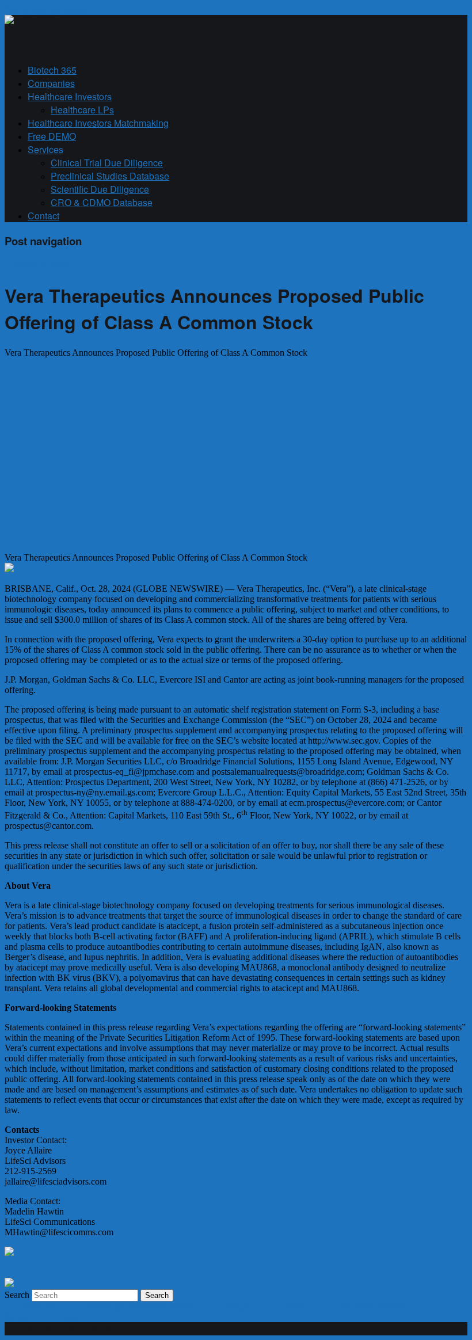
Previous (26, 264)
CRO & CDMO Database (102, 202)
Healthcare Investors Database (141, 1306)
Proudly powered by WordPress (69, 1328)
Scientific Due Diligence (100, 189)
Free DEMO (52, 136)
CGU (295, 1306)
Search (17, 1295)
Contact (43, 215)
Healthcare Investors (70, 96)
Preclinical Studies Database (110, 175)
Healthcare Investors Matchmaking (98, 123)
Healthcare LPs (82, 109)
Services (45, 149)
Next (64, 264)
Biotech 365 (52, 70)
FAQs (240, 1306)
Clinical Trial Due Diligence (107, 162)
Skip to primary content (47, 9)
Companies (51, 83)
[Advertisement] (101, 459)
